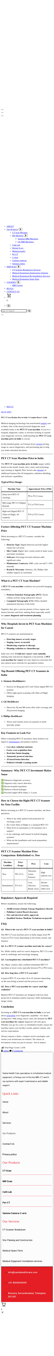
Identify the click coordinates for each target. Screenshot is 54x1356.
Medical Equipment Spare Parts (25, 279)
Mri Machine (17, 236)
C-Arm (15, 257)
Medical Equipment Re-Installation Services (31, 276)
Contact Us (8, 1144)
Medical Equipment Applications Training (30, 273)
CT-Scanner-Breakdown (13, 1229)
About (5, 1112)
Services (6, 1123)
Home (5, 1102)
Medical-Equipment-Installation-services (22, 1261)
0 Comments (17, 1051)
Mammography (18, 251)
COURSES (11, 282)
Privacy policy (9, 1154)
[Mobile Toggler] (20, 229)
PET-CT (10, 407)
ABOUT (10, 226)
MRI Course (17, 285)
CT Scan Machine (20, 232)
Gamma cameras (19, 260)
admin (6, 1051)
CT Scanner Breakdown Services (26, 270)
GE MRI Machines (26, 242)
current (39, 444)
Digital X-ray (18, 248)
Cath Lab (16, 245)
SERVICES (11, 267)
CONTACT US (13, 291)
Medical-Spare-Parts (12, 1250)
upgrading (11, 1015)
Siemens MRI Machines (28, 239)
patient (44, 423)
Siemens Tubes (18, 264)
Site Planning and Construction (17, 1240)
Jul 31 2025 (6, 412)
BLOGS (10, 288)
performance (14, 742)
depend (40, 470)
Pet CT (15, 254)
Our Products (12, 229)
